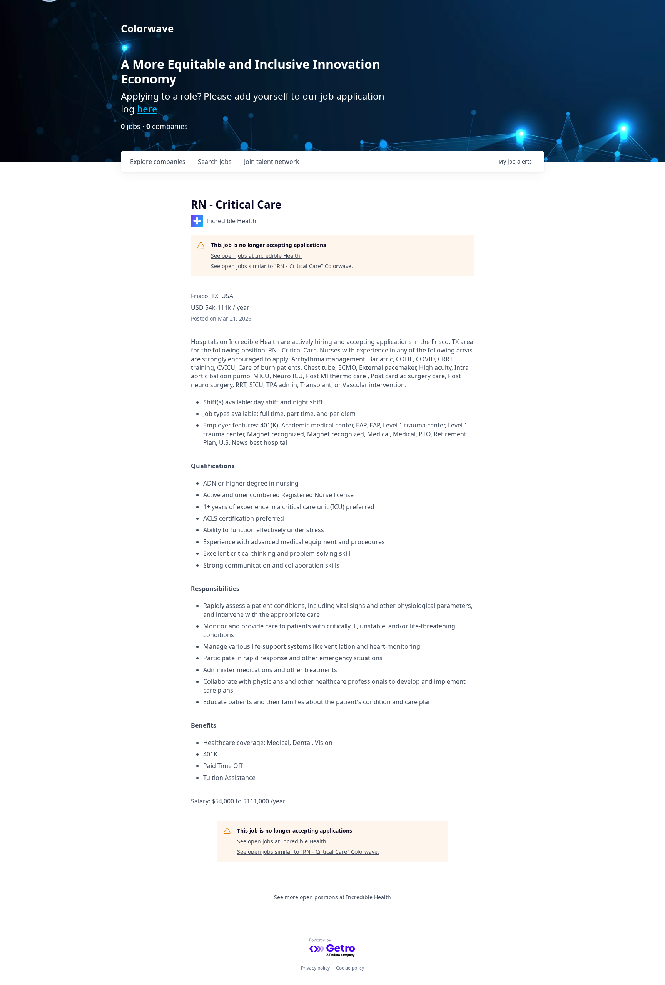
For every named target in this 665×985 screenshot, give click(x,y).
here (147, 108)
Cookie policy (350, 968)
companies (157, 161)
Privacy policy (315, 968)
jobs (215, 161)
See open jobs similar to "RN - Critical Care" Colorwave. (282, 266)
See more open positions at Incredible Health (332, 897)
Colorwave (147, 28)
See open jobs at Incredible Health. (256, 255)
